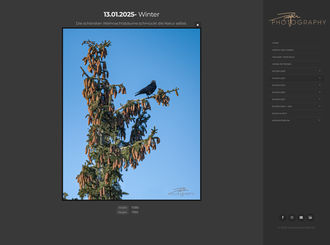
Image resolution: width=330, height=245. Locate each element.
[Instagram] (292, 218)
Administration (281, 120)
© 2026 (282, 227)
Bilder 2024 (278, 85)
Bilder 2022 (278, 99)
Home (275, 43)
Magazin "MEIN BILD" (283, 57)
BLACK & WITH (279, 113)
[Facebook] (283, 218)
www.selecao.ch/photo (301, 227)
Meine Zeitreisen (281, 64)
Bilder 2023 (278, 92)
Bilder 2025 (278, 78)
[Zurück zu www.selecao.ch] (310, 218)
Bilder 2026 (278, 71)
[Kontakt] (301, 218)
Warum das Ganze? (283, 50)
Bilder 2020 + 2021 (282, 106)
